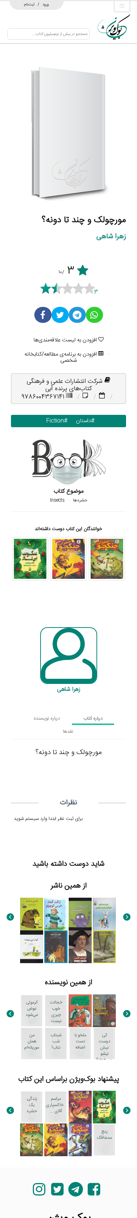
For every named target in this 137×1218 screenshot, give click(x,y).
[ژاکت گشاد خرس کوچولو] (55, 914)
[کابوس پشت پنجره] (55, 946)
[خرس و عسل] (31, 914)
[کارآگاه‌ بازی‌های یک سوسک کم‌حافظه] (80, 1010)
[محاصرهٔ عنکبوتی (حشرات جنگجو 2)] (107, 559)
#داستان (83, 420)
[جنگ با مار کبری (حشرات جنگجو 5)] (80, 1107)
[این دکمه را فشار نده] (80, 914)
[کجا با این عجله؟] (31, 946)
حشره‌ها (80, 500)
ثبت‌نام (29, 4)
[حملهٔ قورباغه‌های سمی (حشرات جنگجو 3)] (68, 559)
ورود (45, 4)
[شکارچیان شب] (104, 946)
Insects (57, 500)
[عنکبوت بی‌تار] (30, 559)
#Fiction (55, 420)
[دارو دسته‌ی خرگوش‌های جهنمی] (104, 914)
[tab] (93, 718)
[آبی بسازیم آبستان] (104, 1010)
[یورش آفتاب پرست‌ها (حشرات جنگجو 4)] (80, 1139)
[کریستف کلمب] (80, 946)
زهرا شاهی (111, 237)
